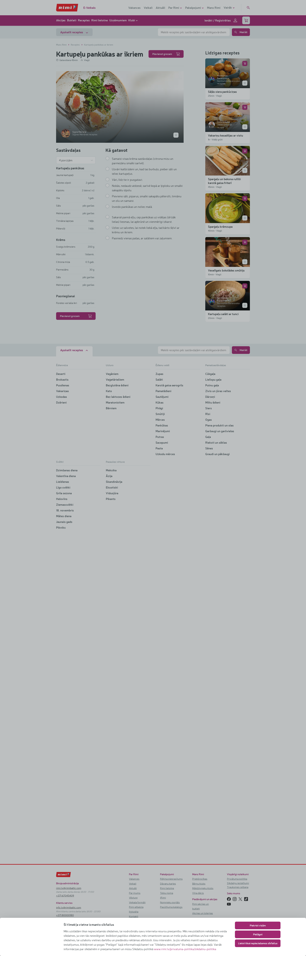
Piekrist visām (258, 925)
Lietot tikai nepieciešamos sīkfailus (257, 943)
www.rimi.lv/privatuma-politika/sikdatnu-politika (185, 949)
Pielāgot (257, 934)
